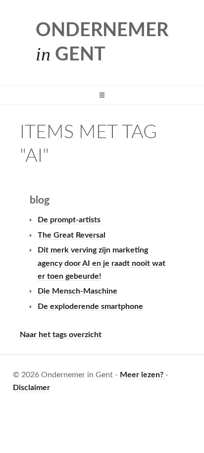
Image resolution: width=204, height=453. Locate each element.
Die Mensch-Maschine (77, 291)
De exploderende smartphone (90, 306)
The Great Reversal (71, 235)
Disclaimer (31, 388)
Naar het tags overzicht (61, 335)
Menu (102, 95)
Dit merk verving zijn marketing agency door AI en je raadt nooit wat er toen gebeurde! (101, 263)
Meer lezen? (142, 375)
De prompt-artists (69, 220)
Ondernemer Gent (102, 42)
